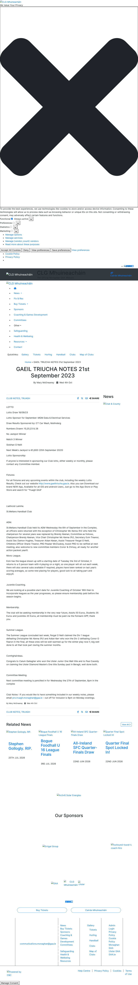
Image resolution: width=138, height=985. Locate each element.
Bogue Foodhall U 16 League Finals (50, 748)
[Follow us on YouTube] (133, 266)
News (63, 925)
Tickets (36, 354)
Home (28, 362)
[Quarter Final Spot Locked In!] (117, 733)
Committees (20, 320)
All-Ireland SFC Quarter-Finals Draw (85, 747)
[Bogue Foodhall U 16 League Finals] (53, 733)
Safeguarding (20, 330)
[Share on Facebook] (78, 398)
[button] (69, 107)
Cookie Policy (12, 253)
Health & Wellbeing (23, 336)
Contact (18, 347)
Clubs (72, 354)
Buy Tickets (42, 910)
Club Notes (13, 398)
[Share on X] (82, 398)
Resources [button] (19, 341)
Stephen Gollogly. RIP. (20, 746)
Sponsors (18, 309)
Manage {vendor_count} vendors (22, 241)
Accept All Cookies (11, 250)
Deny (26, 250)
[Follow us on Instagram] (131, 266)
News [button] (17, 293)
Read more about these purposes (22, 244)
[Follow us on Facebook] (127, 266)
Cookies (117, 970)
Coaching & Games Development (31, 314)
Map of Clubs (87, 354)
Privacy (101, 970)
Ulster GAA (114, 951)
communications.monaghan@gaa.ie (38, 943)
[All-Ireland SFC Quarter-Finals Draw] (85, 733)
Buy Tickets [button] (20, 304)
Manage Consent (9, 983)
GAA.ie (112, 954)
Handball (60, 354)
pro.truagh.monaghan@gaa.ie (27, 697)
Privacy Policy (12, 257)
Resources (65, 961)
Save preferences (61, 250)
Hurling (48, 354)
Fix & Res (18, 298)
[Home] (72, 288)
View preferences (40, 250)
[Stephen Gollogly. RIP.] (18, 731)
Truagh (25, 398)
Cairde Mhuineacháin (121, 275)
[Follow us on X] (129, 266)
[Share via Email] (87, 398)
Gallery (25, 354)
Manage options (13, 234)
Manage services (14, 237)
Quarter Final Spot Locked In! (117, 747)
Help (84, 970)
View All (125, 724)
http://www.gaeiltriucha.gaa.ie (54, 483)
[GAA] (54, 883)
